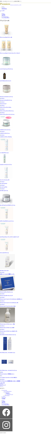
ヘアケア (3, 396)
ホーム (3, 13)
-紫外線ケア (8, 393)
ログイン (3, 7)
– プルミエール (6, 395)
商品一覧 (3, 15)
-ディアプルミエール (7, 391)
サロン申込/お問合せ (5, 17)
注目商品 (3, 14)
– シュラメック (6, 392)
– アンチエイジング (9, 394)
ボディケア (4, 397)
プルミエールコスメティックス (15, 4)
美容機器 (3, 398)
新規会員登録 (4, 8)
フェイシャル (4, 390)
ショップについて (5, 16)
